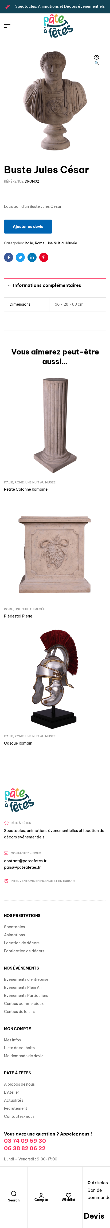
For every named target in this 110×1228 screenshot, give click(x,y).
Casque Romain (18, 743)
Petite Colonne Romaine (26, 489)
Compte (41, 1200)
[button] (97, 60)
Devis (94, 1215)
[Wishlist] (68, 1195)
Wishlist (69, 1200)
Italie (29, 243)
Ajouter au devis (28, 226)
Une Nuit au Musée (61, 243)
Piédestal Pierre (18, 616)
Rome (40, 243)
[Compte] (41, 1195)
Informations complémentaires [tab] (47, 285)
